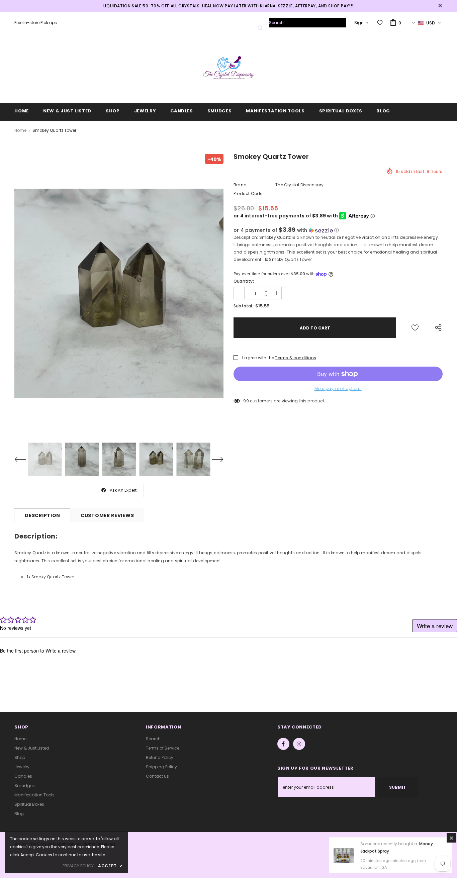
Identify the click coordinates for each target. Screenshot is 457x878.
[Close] (451, 838)
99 (246, 401)
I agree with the (258, 358)
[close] (440, 6)
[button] (338, 230)
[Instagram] (299, 744)
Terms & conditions (295, 358)
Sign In (361, 22)
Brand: (241, 185)
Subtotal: (243, 306)
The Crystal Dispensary (299, 185)
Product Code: (249, 193)
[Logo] (228, 70)
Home (20, 130)
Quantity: (244, 281)
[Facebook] (283, 744)
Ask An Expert (123, 490)
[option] (118, 293)
